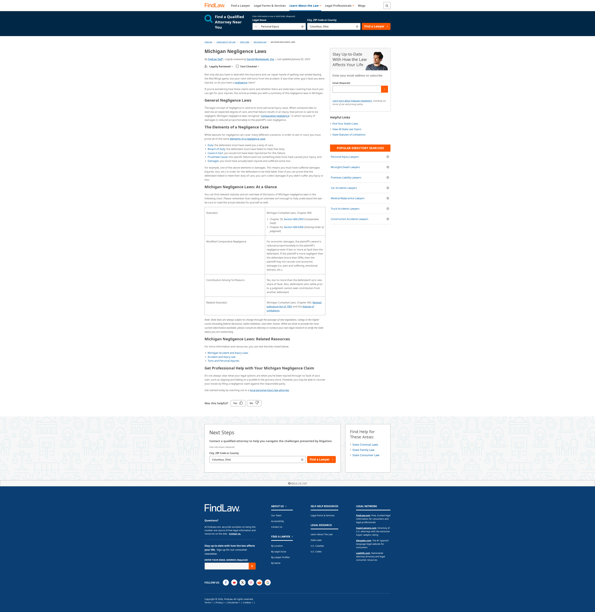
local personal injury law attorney (269, 390)
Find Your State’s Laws (345, 123)
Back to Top (299, 483)
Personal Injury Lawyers (345, 156)
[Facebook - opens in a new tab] (226, 582)
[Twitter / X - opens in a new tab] (243, 582)
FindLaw (208, 42)
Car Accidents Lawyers (344, 188)
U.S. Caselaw (317, 545)
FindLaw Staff (215, 59)
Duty (210, 145)
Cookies (247, 602)
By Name (275, 563)
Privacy (219, 602)
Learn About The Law (226, 42)
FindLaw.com (363, 515)
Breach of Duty (216, 149)
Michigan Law (260, 42)
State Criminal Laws (365, 444)
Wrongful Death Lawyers (345, 167)
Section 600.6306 (294, 227)
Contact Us (276, 526)
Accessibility (277, 521)
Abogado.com (363, 540)
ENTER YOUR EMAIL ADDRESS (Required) (226, 559)
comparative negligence (275, 116)
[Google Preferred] (268, 582)
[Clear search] (302, 26)
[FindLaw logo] (216, 5)
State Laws (244, 42)
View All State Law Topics (346, 129)
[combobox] (279, 26)
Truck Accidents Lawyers (345, 208)
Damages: (213, 161)
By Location (277, 545)
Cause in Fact (215, 153)
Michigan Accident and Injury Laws (228, 353)
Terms (208, 602)
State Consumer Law (365, 455)
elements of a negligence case (247, 138)
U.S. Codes (316, 551)
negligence (240, 82)
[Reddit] (259, 582)
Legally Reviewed (220, 66)
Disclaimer (232, 602)
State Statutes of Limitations (349, 134)
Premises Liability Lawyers (346, 177)
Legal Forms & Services (323, 515)
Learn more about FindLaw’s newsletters (352, 100)
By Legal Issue (278, 551)
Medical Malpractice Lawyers (348, 198)
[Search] (386, 5)
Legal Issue (259, 20)
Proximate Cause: (218, 157)
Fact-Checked (248, 66)
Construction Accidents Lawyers (349, 219)
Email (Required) (341, 82)
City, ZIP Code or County (322, 20)
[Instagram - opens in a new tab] (251, 582)
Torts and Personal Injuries (223, 360)
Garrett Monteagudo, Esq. (260, 59)
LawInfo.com (363, 553)
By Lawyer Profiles (280, 557)
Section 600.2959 (294, 219)
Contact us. (235, 533)
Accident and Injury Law (222, 357)
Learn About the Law (322, 534)
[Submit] (384, 89)
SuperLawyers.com (366, 527)
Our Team (276, 515)
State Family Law (363, 450)
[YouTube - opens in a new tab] (234, 582)
